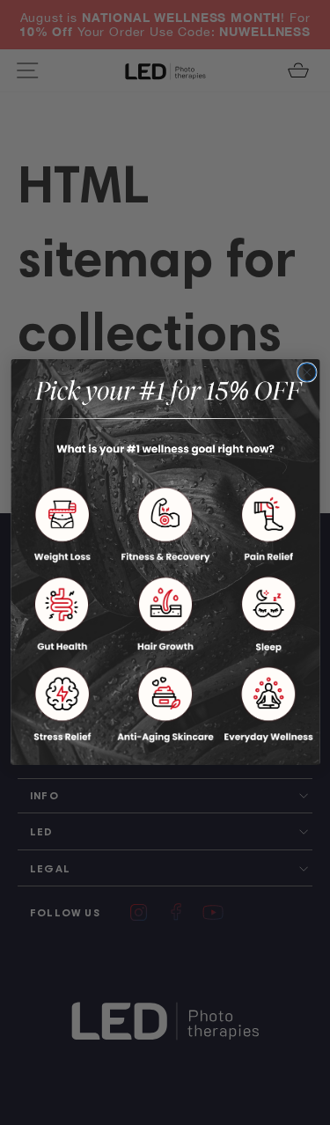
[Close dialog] (306, 373)
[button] (61, 525)
